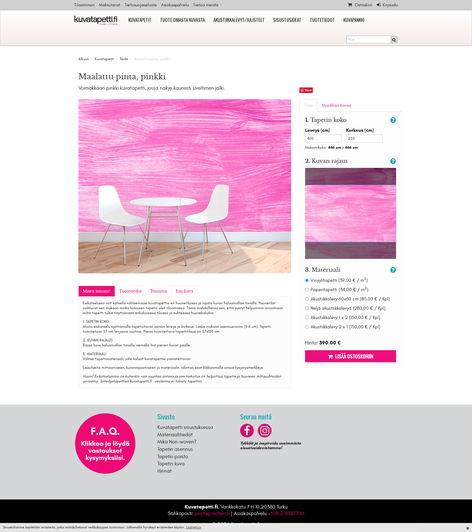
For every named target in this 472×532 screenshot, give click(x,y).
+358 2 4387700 (286, 513)
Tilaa (308, 105)
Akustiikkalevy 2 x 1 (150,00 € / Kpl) (345, 327)
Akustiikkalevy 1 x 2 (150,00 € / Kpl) (345, 317)
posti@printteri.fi (212, 513)
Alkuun (83, 59)
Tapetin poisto (172, 457)
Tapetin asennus (175, 449)
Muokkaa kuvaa (336, 105)
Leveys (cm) (317, 130)
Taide (124, 59)
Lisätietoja (193, 527)
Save (308, 90)
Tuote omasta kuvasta (182, 19)
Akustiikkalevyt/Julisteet (239, 19)
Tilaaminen (84, 4)
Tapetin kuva (171, 464)
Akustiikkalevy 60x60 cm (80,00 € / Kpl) (350, 299)
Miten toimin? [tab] (97, 291)
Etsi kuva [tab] (184, 291)
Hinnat (164, 471)
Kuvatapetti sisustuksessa (185, 427)
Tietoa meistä (205, 4)
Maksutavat (109, 4)
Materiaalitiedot (175, 435)
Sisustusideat (287, 19)
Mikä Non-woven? (177, 442)
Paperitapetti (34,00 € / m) (339, 290)
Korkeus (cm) (360, 130)
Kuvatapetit (140, 19)
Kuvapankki (353, 19)
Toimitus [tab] (158, 291)
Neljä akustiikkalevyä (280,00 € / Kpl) (348, 308)
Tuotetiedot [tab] (130, 291)
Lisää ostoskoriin (353, 356)
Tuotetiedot (322, 19)
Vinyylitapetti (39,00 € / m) (339, 280)
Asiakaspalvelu (175, 4)
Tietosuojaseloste (141, 4)
